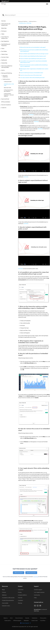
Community (37, 595)
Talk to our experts (18, 572)
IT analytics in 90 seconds (8, 597)
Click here (31, 114)
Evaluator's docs (6, 605)
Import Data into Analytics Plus (5, 37)
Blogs (3, 589)
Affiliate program (17, 620)
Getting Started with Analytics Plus (5, 24)
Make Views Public (7, 87)
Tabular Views (4, 54)
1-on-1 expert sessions (39, 592)
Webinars (4, 595)
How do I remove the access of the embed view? (31, 75)
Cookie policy (7, 620)
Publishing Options (6, 79)
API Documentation (5, 101)
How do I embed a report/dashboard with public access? (33, 58)
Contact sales (34, 620)
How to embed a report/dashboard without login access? (33, 56)
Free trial (20, 597)
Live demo (20, 600)
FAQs (35, 597)
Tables (2, 34)
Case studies (5, 603)
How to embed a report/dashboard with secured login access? (34, 53)
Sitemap (20, 603)
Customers (20, 589)
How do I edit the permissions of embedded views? (31, 72)
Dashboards (4, 60)
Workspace (3, 31)
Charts (2, 48)
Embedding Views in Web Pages (9, 85)
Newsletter (26, 620)
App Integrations (5, 41)
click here (26, 176)
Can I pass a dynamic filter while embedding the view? (32, 77)
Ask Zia (2, 70)
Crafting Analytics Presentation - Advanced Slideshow (9, 95)
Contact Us (3, 107)
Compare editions (22, 595)
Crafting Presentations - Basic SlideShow (8, 91)
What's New (4, 28)
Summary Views (5, 57)
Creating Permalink (7, 81)
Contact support (38, 589)
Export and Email (5, 99)
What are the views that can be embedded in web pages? (33, 47)
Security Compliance (6, 104)
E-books (4, 592)
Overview (3, 20)
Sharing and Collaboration (5, 76)
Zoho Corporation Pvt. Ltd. (22, 626)
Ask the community (31, 572)
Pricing (19, 592)
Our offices (42, 620)
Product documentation (8, 600)
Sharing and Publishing (6, 73)
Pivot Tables (4, 51)
